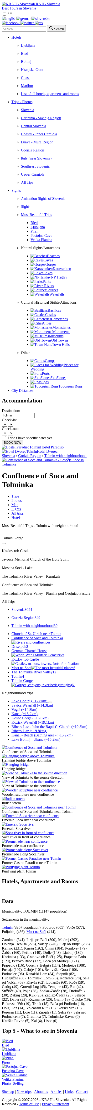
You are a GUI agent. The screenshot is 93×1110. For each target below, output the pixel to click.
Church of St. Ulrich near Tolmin (36, 634)
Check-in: (9, 420)
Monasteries (61, 327)
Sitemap (8, 1092)
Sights (16, 190)
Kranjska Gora (32, 70)
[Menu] (10, 14)
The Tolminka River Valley (33, 672)
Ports (46, 373)
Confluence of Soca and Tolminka (37, 638)
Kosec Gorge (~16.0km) (29, 718)
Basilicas (54, 310)
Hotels (16, 37)
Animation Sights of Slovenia (43, 198)
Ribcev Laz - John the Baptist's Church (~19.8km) (49, 727)
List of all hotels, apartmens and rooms (50, 94)
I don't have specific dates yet (30, 438)
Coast (25, 78)
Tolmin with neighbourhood (65, 456)
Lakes (47, 273)
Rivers (49, 286)
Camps (50, 361)
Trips (15, 496)
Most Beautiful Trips (36, 215)
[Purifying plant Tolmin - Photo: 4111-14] (21, 867)
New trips (24, 1092)
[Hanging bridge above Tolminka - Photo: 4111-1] (28, 756)
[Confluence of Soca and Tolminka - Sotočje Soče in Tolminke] (46, 464)
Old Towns (59, 340)
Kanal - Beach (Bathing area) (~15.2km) (41, 735)
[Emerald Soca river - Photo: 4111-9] (18, 824)
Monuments (61, 332)
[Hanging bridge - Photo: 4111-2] (15, 765)
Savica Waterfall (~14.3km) (32, 705)
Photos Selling (13, 1084)
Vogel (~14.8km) (24, 710)
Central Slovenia (33, 126)
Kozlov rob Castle (25, 659)
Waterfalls (56, 294)
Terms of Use (29, 1104)
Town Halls (61, 345)
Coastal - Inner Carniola (39, 134)
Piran (34, 231)
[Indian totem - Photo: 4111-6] (13, 799)
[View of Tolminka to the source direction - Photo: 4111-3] (34, 773)
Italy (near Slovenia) (36, 158)
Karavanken (62, 269)
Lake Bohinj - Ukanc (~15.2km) (35, 739)
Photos (16, 500)
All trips (27, 182)
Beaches (53, 256)
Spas (45, 382)
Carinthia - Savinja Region (41, 118)
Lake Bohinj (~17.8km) (29, 701)
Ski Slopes (58, 378)
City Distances (22, 390)
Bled (24, 53)
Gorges (50, 264)
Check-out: (10, 429)
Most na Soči (36, 932)
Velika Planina (41, 240)
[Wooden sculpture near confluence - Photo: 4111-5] (30, 790)
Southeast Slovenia (35, 166)
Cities (47, 323)
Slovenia (27, 110)
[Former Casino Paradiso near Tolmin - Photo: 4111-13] (31, 858)
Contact (82, 1092)
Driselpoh (19, 646)
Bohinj (26, 61)
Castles (50, 315)
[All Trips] (4, 543)
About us (41, 1092)
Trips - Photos (21, 102)
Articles (56, 1092)
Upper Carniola (32, 174)
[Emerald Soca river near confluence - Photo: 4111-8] (30, 816)
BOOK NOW (12, 442)
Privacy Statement (55, 1104)
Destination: (11, 411)
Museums (56, 336)
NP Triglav (59, 277)
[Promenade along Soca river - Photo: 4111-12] (25, 850)
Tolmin (17, 676)
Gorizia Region (32, 150)
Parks (47, 281)
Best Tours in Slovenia (19, 8)
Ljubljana (28, 45)
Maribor (27, 86)
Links (69, 1092)
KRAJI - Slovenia (46, 4)
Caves (48, 260)
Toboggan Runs (70, 386)
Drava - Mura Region (37, 142)
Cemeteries (59, 319)
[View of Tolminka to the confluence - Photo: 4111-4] (31, 782)
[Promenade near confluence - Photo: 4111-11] (24, 841)
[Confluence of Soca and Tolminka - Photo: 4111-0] (29, 747)
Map (14, 505)
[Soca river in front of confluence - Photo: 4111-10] (28, 833)
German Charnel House (29, 651)
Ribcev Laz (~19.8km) (28, 731)
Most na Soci (43, 668)
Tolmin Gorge (42, 683)
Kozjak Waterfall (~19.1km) (32, 722)
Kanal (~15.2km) (24, 714)
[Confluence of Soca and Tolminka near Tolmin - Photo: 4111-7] (39, 807)
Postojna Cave (41, 235)
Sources (52, 290)
